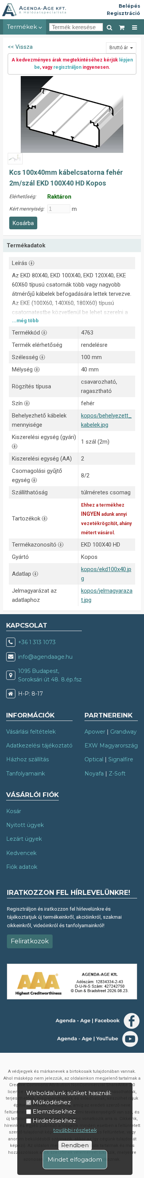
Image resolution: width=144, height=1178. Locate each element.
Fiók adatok (21, 866)
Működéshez (52, 1102)
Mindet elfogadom (75, 1159)
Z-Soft (117, 773)
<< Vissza (20, 46)
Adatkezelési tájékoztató (39, 745)
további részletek (75, 1130)
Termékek (22, 26)
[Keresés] (109, 27)
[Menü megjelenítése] (134, 27)
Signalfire (120, 759)
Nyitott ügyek (25, 825)
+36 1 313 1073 (37, 642)
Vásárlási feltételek (31, 731)
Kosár (13, 811)
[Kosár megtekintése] (122, 27)
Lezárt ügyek (24, 838)
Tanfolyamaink (25, 773)
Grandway (123, 731)
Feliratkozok (30, 941)
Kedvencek (21, 853)
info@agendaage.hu (45, 656)
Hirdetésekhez (54, 1120)
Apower (94, 731)
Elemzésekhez (54, 1111)
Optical (93, 759)
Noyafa (94, 773)
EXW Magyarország (111, 745)
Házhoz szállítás (27, 759)
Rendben (75, 1145)
